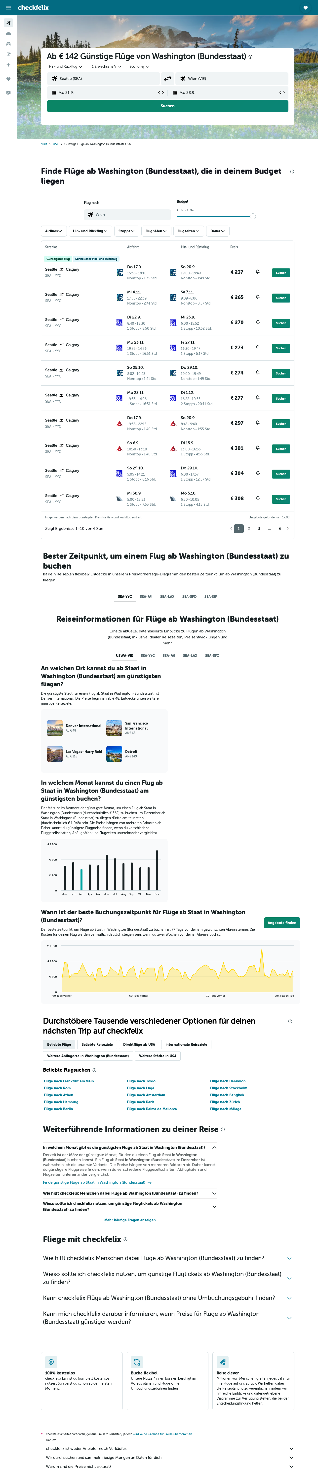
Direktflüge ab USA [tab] (139, 1045)
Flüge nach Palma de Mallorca (152, 1109)
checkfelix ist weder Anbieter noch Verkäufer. (86, 1448)
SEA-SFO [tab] (189, 597)
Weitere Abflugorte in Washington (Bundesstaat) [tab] (88, 1056)
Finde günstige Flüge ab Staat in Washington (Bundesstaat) (94, 1182)
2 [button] (249, 528)
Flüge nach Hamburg (61, 1102)
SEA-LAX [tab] (167, 597)
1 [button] (239, 528)
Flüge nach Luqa (140, 1088)
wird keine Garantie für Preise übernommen (162, 1434)
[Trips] (8, 79)
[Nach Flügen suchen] (8, 23)
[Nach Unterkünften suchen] (8, 33)
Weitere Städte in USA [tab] (157, 1056)
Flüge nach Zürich (225, 1102)
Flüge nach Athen (58, 1095)
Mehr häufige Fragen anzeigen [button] (130, 1220)
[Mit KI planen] (8, 65)
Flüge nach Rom (57, 1088)
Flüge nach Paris (140, 1102)
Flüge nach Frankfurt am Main (69, 1081)
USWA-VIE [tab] (124, 656)
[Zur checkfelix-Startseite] (33, 7)
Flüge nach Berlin (58, 1109)
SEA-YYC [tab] (125, 597)
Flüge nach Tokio (141, 1081)
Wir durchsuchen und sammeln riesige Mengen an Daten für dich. (104, 1457)
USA (55, 144)
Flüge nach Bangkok (227, 1095)
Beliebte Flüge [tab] (59, 1045)
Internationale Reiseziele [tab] (186, 1045)
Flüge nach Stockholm (228, 1088)
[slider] (253, 216)
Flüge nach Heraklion (228, 1081)
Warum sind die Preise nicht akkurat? (78, 1466)
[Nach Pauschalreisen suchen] (8, 54)
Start (44, 144)
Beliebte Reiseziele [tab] (97, 1045)
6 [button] (280, 528)
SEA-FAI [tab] (146, 597)
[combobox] (66, 66)
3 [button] (259, 528)
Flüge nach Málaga (225, 1109)
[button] (8, 7)
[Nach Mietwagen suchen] (8, 44)
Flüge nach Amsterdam (146, 1095)
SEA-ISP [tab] (210, 597)
